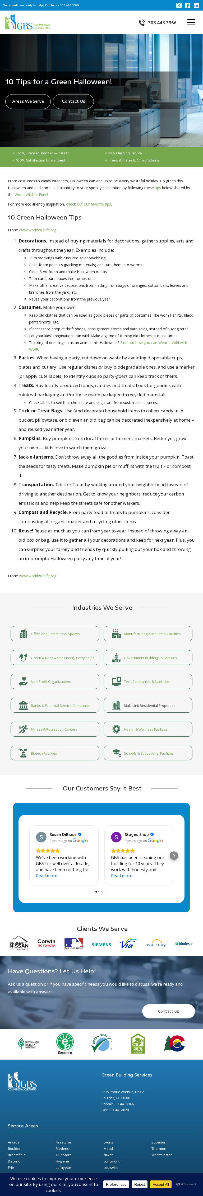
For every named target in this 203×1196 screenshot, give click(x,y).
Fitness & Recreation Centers (54, 729)
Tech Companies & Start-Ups (147, 681)
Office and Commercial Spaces (55, 633)
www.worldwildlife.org (37, 229)
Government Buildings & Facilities (150, 657)
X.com (179, 5)
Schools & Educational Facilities (149, 753)
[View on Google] (41, 837)
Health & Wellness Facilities (146, 729)
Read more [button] (46, 876)
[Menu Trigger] (190, 22)
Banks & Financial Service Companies (61, 705)
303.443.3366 (69, 5)
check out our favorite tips (88, 204)
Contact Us (73, 101)
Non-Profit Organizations (51, 681)
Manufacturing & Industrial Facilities (152, 633)
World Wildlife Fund (31, 194)
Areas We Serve (28, 101)
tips (158, 187)
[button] (29, 855)
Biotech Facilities (44, 753)
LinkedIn (196, 5)
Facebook (187, 5)
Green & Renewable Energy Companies (62, 657)
